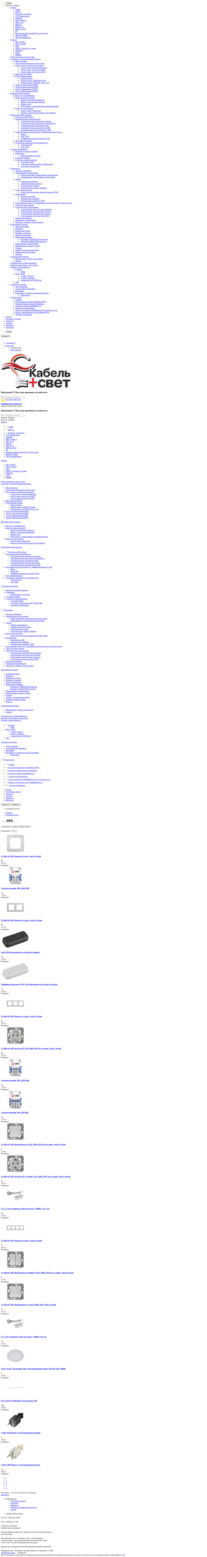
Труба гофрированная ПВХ (26, 89)
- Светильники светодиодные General (35, 212)
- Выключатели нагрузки (30, 156)
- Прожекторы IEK (27, 196)
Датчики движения (23, 171)
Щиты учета (16, 535)
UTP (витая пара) (22, 16)
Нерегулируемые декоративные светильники (29, 618)
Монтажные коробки (23, 237)
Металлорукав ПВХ (23, 74)
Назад (9, 3)
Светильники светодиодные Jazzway (26, 657)
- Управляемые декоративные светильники (37, 177)
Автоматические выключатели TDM (25, 565)
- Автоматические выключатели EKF (35, 128)
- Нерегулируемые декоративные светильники (39, 175)
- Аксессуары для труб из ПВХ (32, 70)
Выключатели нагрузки (20, 595)
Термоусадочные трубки (25, 252)
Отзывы (9, 323)
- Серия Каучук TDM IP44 (30, 280)
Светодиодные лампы (20, 629)
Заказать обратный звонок (11, 406)
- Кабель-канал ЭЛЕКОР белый (33, 81)
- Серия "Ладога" (27, 276)
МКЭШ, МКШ (21, 35)
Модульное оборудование (21, 115)
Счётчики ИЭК (17, 601)
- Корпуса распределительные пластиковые (38, 113)
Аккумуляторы (21, 287)
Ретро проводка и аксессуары (23, 57)
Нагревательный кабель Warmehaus (29, 304)
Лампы (18, 179)
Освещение (15, 169)
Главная (9, 813)
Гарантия (14, 1503)
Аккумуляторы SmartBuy (25, 289)
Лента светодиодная (23, 190)
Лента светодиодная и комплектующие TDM (29, 636)
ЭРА (17, 282)
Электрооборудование (20, 257)
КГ (16, 31)
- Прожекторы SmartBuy (30, 199)
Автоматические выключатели (27, 119)
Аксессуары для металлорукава (23, 494)
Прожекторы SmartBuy (20, 642)
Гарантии (10, 321)
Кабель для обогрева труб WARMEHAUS (32, 312)
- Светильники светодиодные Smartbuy (36, 209)
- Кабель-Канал (26, 78)
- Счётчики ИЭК (27, 162)
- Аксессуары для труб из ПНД (32, 72)
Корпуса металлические (25, 98)
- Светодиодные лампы (29, 186)
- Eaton (23, 134)
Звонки (18, 261)
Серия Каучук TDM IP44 (21, 736)
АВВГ (17, 10)
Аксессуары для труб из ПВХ (23, 496)
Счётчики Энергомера (20, 605)
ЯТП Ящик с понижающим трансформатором (29, 537)
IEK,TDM (15, 571)
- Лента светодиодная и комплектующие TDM (39, 192)
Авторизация (16, 348)
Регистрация (16, 350)
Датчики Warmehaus (23, 315)
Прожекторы (20, 194)
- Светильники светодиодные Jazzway (35, 214)
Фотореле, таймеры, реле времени (29, 222)
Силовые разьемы (22, 158)
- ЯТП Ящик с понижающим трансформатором (39, 106)
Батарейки (19, 291)
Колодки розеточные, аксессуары (24, 265)
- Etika (22, 272)
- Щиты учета (25, 104)
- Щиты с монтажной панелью (32, 102)
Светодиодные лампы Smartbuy (23, 631)
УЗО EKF (14, 582)
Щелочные (15, 755)
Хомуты (18, 254)
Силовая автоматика (19, 149)
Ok (123, 1555)
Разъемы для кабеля (23, 14)
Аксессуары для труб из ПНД (23, 498)
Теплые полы (16, 297)
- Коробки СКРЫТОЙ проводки (33, 242)
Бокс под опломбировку (25, 96)
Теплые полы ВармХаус (25, 308)
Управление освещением (25, 220)
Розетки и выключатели (20, 267)
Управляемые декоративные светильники (28, 621)
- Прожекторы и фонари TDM (32, 201)
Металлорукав (21, 61)
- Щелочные (25, 295)
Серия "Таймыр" (17, 734)
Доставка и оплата (13, 319)
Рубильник (19, 154)
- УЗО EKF (24, 147)
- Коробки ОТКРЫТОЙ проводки (34, 239)
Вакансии (10, 325)
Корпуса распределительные (22, 530)
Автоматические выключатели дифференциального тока (38, 132)
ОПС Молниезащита (23, 141)
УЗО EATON (16, 580)
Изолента (19, 229)
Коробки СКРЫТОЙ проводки (23, 689)
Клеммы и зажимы (23, 233)
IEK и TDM (20, 274)
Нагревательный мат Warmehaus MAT (30, 302)
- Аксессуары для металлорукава (33, 68)
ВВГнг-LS (19, 27)
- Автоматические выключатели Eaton (35, 121)
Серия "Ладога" (17, 732)
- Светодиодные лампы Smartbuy (33, 188)
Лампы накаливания (19, 625)
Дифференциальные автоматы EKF (25, 574)
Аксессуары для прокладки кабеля (29, 66)
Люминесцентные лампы (21, 627)
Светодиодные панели (24, 205)
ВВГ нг (18, 12)
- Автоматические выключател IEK (34, 126)
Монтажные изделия (19, 224)
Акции (8, 317)
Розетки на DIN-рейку (24, 117)
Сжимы (18, 248)
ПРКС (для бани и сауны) (25, 48)
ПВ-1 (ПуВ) (20, 42)
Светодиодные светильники (26, 207)
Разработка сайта (8, 1553)
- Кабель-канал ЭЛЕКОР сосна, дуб (34, 83)
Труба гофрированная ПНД (26, 91)
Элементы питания (18, 285)
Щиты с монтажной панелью (22, 532)
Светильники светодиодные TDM (24, 659)
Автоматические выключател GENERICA (28, 558)
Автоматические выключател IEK (24, 561)
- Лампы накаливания (29, 181)
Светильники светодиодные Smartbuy (26, 653)
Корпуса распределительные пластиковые (28, 543)
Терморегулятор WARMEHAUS (28, 306)
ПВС (17, 46)
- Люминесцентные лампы (31, 184)
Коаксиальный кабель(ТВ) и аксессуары (31, 33)
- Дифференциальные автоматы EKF (35, 139)
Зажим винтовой (22, 227)
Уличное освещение (23, 218)
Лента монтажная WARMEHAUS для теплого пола (36, 310)
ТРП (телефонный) (23, 38)
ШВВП (18, 55)
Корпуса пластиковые (24, 108)
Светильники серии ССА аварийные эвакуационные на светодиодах (43, 203)
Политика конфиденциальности (24, 1507)
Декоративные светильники (26, 173)
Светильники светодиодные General (25, 655)
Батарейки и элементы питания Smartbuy (32, 293)
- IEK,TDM (24, 136)
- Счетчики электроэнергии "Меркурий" (36, 164)
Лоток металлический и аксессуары (30, 63)
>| (6, 1489)
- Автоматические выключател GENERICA (38, 123)
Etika (12, 727)
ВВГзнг (18, 25)
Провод (14, 40)
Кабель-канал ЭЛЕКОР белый (23, 507)
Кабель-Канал (16, 505)
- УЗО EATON (26, 145)
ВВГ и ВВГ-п (20, 20)
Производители (12, 815)
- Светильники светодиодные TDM (34, 216)
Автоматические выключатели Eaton (26, 556)
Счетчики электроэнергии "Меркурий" (27, 603)
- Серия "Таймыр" (27, 278)
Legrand (18, 269)
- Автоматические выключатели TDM (35, 130)
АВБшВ (18, 18)
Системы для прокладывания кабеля (25, 59)
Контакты (10, 327)
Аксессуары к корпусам (20, 541)
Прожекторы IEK (18, 640)
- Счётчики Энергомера (30, 166)
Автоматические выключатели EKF (25, 563)
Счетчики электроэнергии (26, 160)
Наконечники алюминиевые (27, 244)
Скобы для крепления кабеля (27, 250)
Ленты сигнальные (23, 235)
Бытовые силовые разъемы (26, 151)
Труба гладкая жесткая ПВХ (26, 85)
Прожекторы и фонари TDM (22, 644)
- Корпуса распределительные (32, 100)
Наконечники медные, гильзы (27, 246)
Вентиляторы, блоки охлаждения (29, 259)
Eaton (13, 569)
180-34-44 (13, 399)
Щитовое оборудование (20, 93)
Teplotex (18, 300)
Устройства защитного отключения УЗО (31, 143)
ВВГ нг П (19, 23)
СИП (17, 53)
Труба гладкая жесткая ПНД (26, 87)
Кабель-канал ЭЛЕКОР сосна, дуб (24, 509)
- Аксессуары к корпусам (30, 111)
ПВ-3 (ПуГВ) (20, 44)
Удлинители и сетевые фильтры (24, 263)
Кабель (13, 8)
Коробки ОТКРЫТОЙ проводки (24, 687)
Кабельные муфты (22, 231)
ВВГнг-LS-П (20, 29)
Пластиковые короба (23, 76)
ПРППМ (18, 50)
